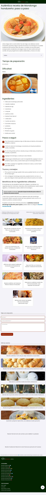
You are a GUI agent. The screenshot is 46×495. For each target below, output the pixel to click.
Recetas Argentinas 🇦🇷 (6, 465)
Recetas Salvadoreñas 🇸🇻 (6, 478)
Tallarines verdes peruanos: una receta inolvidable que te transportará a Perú (10, 213)
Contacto (3, 487)
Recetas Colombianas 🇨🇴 (6, 468)
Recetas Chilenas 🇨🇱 (5, 467)
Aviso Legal (3, 485)
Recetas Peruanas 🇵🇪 (5, 475)
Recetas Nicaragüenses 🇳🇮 (7, 473)
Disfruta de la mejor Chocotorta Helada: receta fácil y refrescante (35, 213)
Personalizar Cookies (5, 488)
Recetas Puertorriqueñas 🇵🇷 (7, 476)
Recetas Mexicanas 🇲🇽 (6, 471)
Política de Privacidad (6, 490)
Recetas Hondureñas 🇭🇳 (6, 470)
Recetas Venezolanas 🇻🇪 (6, 479)
